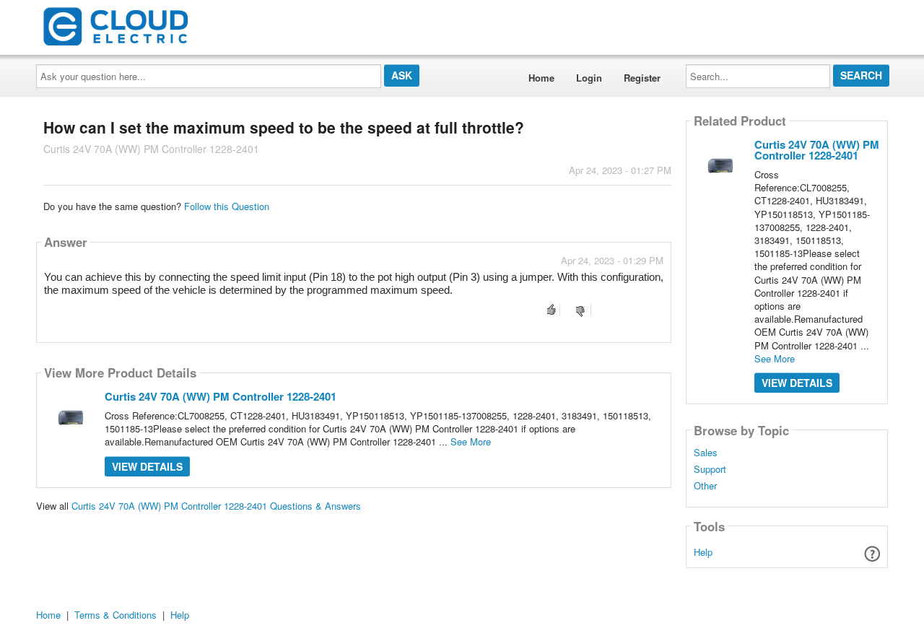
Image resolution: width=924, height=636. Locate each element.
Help (703, 552)
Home (541, 77)
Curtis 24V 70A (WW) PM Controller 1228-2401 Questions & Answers (216, 506)
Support (710, 469)
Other (705, 486)
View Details (147, 466)
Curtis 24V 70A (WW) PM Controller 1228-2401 (220, 396)
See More (470, 441)
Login (589, 77)
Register (642, 77)
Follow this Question (226, 206)
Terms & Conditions (115, 615)
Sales (706, 453)
